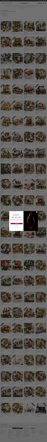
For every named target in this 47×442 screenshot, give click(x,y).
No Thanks (16, 225)
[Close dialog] (37, 212)
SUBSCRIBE (16, 223)
